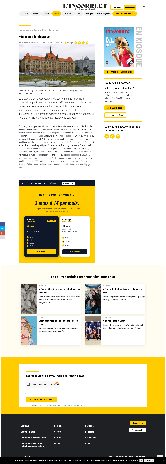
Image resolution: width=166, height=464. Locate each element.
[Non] (163, 461)
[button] (144, 6)
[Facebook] (112, 136)
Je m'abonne (41, 252)
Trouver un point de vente (125, 14)
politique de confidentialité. (73, 405)
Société (36, 14)
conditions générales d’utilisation (48, 405)
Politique (24, 14)
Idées (79, 14)
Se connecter (68, 183)
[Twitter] (106, 136)
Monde (56, 14)
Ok (141, 460)
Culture (46, 14)
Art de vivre (67, 14)
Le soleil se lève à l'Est (33, 30)
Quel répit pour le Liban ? (115, 320)
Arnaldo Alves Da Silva (31, 42)
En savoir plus (149, 460)
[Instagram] (118, 136)
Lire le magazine (103, 14)
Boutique (89, 14)
